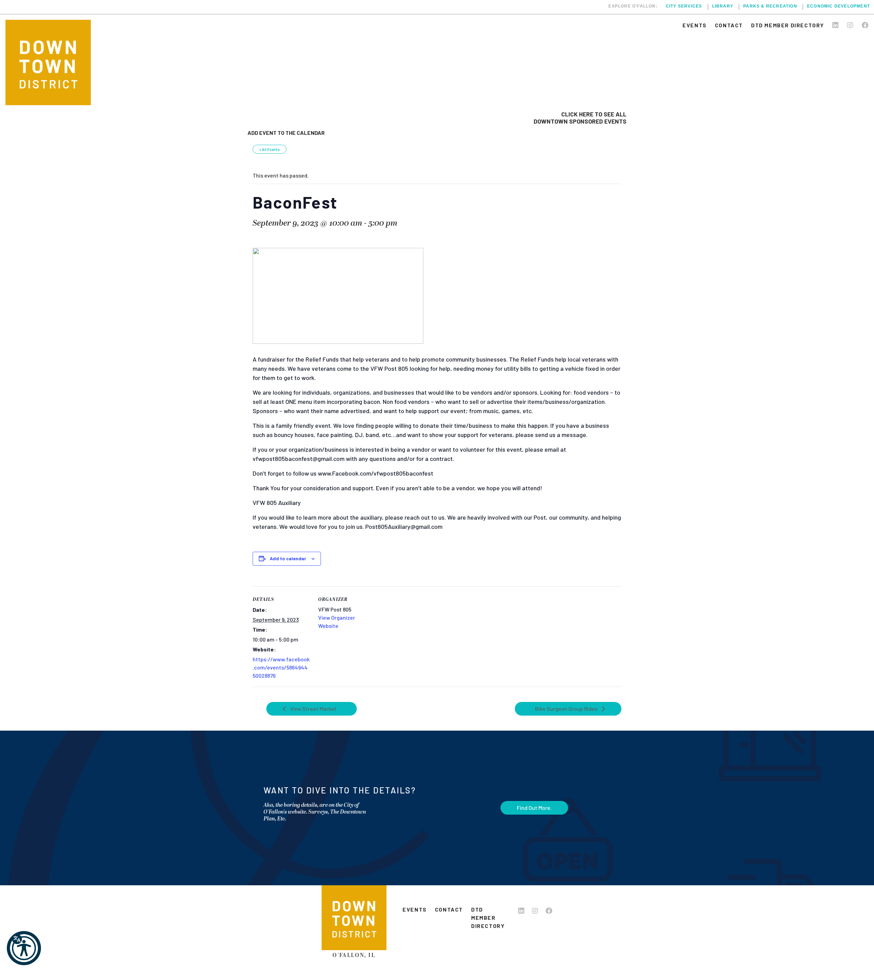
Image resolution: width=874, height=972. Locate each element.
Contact (729, 25)
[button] (24, 948)
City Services (684, 6)
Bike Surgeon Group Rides (566, 708)
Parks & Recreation (770, 6)
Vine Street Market (313, 708)
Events (694, 25)
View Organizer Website (336, 621)
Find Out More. (534, 807)
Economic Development (838, 6)
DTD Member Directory (787, 25)
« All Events (269, 149)
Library (722, 6)
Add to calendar (288, 558)
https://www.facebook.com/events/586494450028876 (281, 667)
